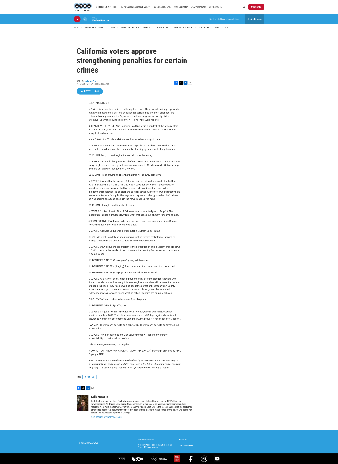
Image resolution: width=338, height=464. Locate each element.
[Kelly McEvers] (82, 403)
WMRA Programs (94, 27)
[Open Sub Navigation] (82, 27)
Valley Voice (221, 27)
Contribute (162, 27)
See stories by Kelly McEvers (107, 416)
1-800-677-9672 (186, 446)
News (77, 27)
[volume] (85, 19)
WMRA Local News (146, 440)
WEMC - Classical (130, 27)
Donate (257, 7)
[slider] (89, 19)
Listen (112, 27)
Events (146, 27)
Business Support (184, 27)
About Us (204, 27)
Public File (183, 440)
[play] (77, 19)
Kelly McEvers (91, 81)
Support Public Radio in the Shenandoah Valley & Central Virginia (155, 446)
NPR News (89, 377)
